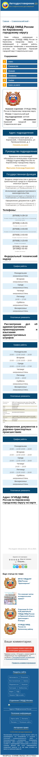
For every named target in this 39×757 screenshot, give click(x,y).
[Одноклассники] (20, 567)
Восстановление (14, 681)
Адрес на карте (14, 85)
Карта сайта (15, 718)
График (11, 80)
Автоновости (13, 677)
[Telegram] (23, 567)
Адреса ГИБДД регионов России (20, 709)
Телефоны (12, 76)
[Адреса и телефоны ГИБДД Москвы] (20, 705)
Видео (11, 691)
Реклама (14, 722)
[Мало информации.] (14, 559)
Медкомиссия (14, 684)
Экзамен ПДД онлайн (16, 695)
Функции (11, 71)
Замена (25, 681)
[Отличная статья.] (19, 559)
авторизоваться (25, 650)
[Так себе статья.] (12, 559)
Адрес (10, 61)
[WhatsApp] (26, 567)
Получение (24, 677)
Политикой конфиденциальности (17, 659)
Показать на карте (20, 145)
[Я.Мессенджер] (14, 567)
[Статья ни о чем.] (10, 559)
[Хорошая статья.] (16, 559)
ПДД (17, 691)
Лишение (24, 684)
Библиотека (23, 688)
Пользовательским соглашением (23, 657)
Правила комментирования (24, 663)
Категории (12, 688)
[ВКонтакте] (17, 567)
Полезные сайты (25, 722)
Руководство (13, 66)
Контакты (25, 718)
